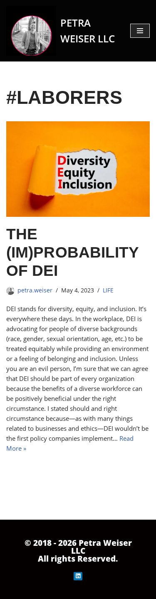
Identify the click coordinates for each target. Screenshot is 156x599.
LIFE (108, 290)
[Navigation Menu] (140, 31)
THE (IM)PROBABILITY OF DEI (72, 252)
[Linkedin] (78, 576)
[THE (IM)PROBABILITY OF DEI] (78, 169)
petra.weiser (34, 290)
